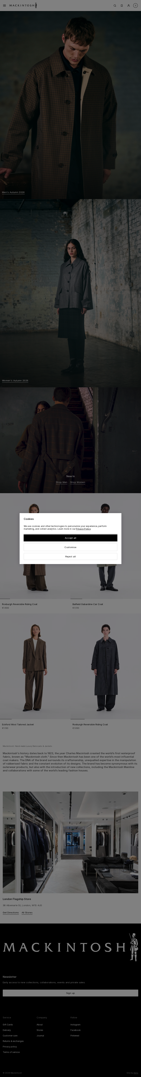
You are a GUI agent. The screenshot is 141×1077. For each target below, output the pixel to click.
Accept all (70, 538)
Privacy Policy (83, 529)
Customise (70, 547)
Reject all (70, 556)
